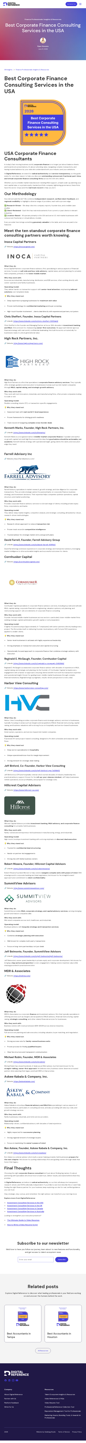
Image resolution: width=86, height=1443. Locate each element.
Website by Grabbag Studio (46, 1432)
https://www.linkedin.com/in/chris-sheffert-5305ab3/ (35, 321)
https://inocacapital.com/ (24, 247)
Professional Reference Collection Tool (59, 1407)
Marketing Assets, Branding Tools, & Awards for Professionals (63, 1416)
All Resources (43, 1351)
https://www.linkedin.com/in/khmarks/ (29, 432)
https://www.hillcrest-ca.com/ (26, 790)
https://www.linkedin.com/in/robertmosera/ (31, 869)
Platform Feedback (11, 1403)
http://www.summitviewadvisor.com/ (28, 888)
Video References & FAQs (54, 1399)
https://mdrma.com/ (21, 976)
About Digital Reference (13, 1394)
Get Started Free (71, 4)
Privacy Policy (77, 1432)
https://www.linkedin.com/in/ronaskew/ (29, 1153)
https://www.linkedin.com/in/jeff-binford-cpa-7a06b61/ (36, 770)
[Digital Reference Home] (11, 4)
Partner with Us (10, 1399)
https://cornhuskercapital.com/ (27, 562)
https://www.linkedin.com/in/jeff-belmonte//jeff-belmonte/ (38, 956)
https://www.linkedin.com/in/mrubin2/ (29, 1062)
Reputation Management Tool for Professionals (63, 1411)
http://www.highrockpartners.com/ (28, 343)
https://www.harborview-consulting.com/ (30, 688)
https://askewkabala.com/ (24, 1081)
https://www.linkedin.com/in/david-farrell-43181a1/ (35, 545)
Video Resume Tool (52, 1403)
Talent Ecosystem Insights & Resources (60, 1394)
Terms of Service (64, 1432)
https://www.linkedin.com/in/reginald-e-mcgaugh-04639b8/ (39, 663)
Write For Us (9, 1407)
